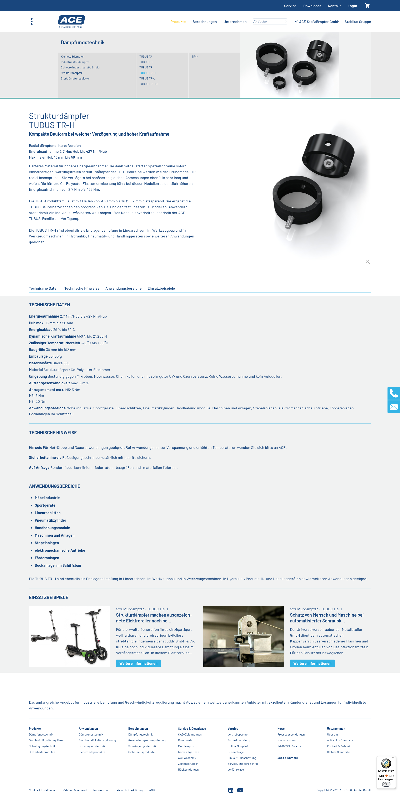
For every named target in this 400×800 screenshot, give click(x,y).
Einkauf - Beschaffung (242, 758)
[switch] (386, 784)
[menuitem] (178, 21)
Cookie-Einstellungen (42, 790)
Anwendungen (88, 728)
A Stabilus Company (340, 740)
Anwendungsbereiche (123, 288)
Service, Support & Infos (243, 763)
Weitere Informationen (138, 663)
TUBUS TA (145, 56)
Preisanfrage (236, 752)
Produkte (35, 728)
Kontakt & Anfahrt (338, 746)
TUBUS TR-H (147, 73)
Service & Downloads (192, 728)
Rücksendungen (188, 769)
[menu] (208, 21)
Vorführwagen (236, 769)
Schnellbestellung (239, 740)
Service (290, 5)
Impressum (100, 790)
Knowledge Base (188, 752)
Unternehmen (336, 728)
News (281, 728)
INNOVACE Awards (289, 746)
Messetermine (286, 740)
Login (352, 5)
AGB (152, 790)
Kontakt (334, 5)
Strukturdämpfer (71, 73)
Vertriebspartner (238, 734)
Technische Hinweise (82, 288)
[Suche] (285, 21)
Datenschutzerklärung (128, 790)
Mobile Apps (186, 746)
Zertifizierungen (188, 763)
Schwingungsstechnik (142, 746)
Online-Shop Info (238, 746)
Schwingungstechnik (42, 746)
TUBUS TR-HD (148, 84)
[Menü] (393, 758)
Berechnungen (138, 728)
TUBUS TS (145, 62)
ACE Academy (187, 758)
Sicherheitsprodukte (42, 752)
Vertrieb (233, 728)
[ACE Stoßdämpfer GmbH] (71, 21)
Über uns (333, 734)
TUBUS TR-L (147, 78)
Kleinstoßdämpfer (72, 56)
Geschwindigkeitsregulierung (47, 740)
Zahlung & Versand (75, 790)
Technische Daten (44, 288)
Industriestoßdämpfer (75, 62)
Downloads (312, 5)
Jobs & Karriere (288, 758)
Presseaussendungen (291, 734)
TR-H (195, 56)
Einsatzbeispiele (161, 288)
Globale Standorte (338, 752)
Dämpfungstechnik (41, 734)
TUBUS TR (145, 67)
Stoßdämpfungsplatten (75, 78)
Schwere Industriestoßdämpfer (80, 67)
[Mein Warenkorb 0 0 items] (367, 5)
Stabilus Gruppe (358, 21)
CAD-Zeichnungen (190, 734)
